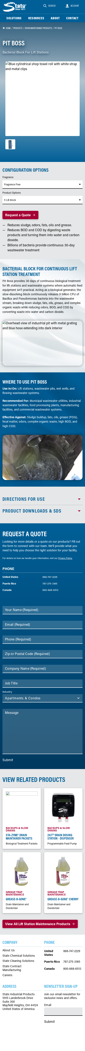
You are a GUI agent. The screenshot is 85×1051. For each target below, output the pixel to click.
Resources (36, 18)
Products (17, 28)
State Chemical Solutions (18, 955)
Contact (72, 18)
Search (52, 5)
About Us (8, 950)
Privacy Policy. (65, 558)
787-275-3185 (49, 583)
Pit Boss (58, 28)
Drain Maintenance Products (38, 28)
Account (75, 5)
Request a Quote (18, 215)
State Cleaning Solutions (18, 961)
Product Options (11, 192)
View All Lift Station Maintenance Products (37, 924)
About (55, 18)
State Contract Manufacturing (11, 968)
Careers (7, 975)
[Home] (14, 7)
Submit (7, 760)
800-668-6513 (50, 590)
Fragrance (7, 177)
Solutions (14, 18)
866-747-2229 (49, 576)
